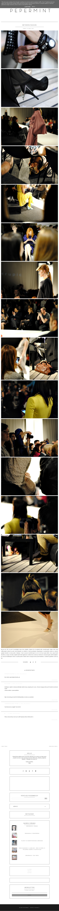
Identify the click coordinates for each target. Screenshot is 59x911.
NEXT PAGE (4, 746)
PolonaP (7, 683)
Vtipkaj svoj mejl (29, 890)
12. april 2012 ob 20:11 (24, 703)
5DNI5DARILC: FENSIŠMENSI (32, 833)
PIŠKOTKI (29, 871)
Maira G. (37, 907)
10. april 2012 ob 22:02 (21, 673)
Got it (33, 6)
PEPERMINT (26, 907)
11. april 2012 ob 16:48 (16, 683)
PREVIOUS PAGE (53, 746)
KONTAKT (29, 872)
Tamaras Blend (10, 673)
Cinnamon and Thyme (11, 703)
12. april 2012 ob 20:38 (13, 713)
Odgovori (55, 680)
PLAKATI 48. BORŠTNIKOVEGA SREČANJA (32, 840)
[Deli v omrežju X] (30, 662)
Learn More (27, 6)
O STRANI (29, 869)
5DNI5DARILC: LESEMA (32, 826)
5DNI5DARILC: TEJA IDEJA (32, 855)
